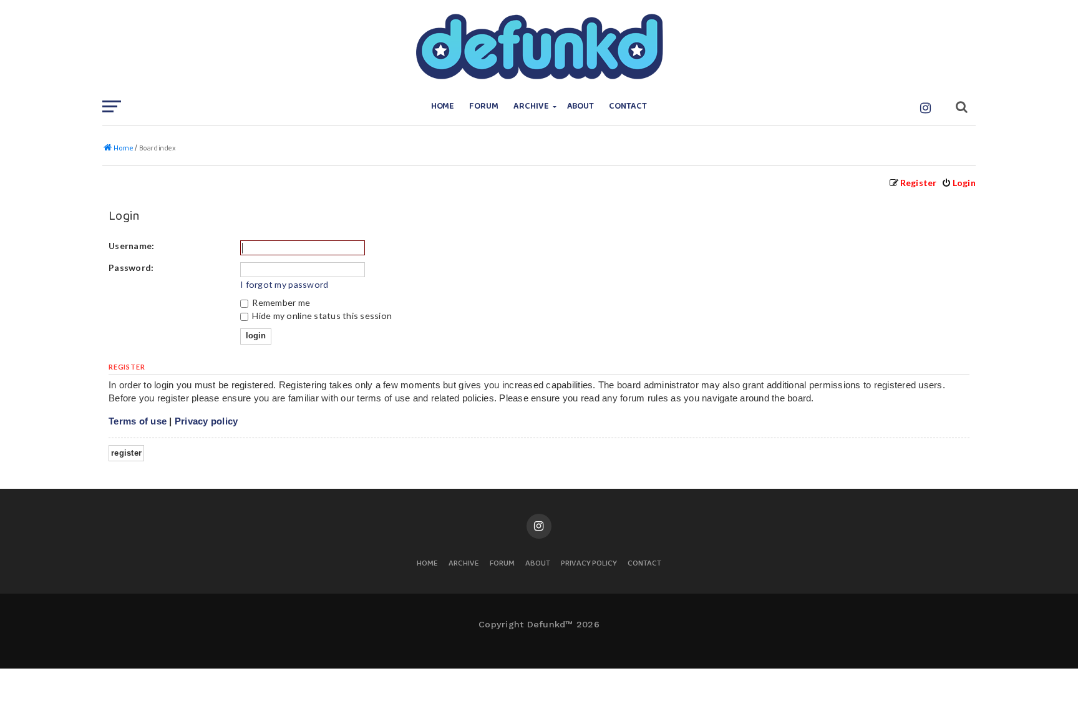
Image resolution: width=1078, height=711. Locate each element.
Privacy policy (206, 421)
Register (126, 453)
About (581, 106)
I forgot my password (284, 284)
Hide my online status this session (321, 315)
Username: (131, 245)
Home (443, 106)
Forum (483, 106)
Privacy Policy (589, 564)
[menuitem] (958, 182)
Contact (628, 106)
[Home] (539, 46)
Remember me (280, 302)
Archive (531, 106)
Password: (131, 267)
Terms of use (138, 421)
